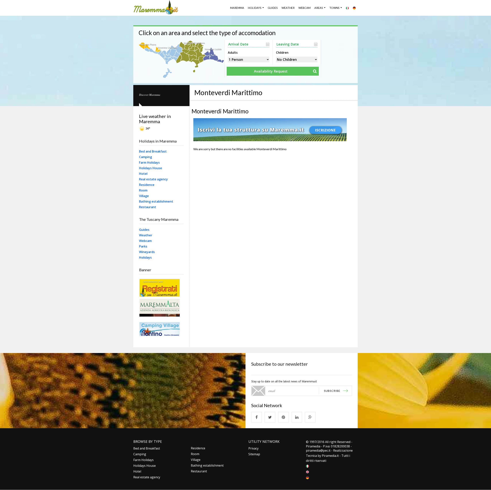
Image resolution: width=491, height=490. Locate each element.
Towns (334, 7)
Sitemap (254, 454)
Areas (318, 7)
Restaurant (147, 207)
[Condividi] (256, 417)
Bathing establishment (156, 201)
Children (282, 52)
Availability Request (271, 71)
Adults (233, 52)
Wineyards (147, 252)
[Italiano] (347, 8)
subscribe (332, 390)
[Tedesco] (354, 8)
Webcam (304, 7)
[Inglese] (307, 471)
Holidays (254, 7)
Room (143, 190)
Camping (145, 157)
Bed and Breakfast (153, 151)
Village (144, 196)
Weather (288, 7)
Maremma (237, 7)
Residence (146, 185)
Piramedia (329, 456)
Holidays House (150, 168)
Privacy (253, 448)
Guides (273, 7)
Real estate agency (153, 179)
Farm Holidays (149, 162)
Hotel (143, 174)
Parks (143, 246)
